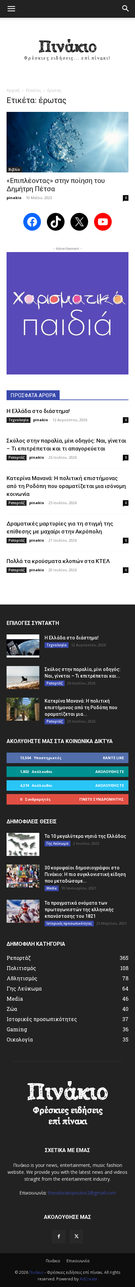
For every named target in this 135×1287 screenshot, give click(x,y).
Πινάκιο (53, 1261)
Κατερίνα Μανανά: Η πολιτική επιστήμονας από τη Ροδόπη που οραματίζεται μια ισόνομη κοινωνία (66, 486)
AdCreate (88, 1279)
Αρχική (13, 90)
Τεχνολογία (19, 420)
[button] (11, 9)
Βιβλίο (14, 169)
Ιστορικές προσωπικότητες (69, 923)
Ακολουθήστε (109, 771)
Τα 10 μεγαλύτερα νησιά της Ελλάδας (85, 836)
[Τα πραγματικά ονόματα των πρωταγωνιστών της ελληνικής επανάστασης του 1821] (23, 911)
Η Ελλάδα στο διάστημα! (38, 411)
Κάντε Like (113, 757)
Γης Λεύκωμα (57, 843)
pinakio (14, 197)
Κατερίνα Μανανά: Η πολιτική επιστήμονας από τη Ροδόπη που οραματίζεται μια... (81, 707)
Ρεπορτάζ (17, 457)
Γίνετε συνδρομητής (101, 799)
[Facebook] (58, 1236)
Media (52, 888)
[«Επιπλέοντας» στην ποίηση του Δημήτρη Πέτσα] (67, 142)
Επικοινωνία (78, 1261)
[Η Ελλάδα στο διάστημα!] (23, 645)
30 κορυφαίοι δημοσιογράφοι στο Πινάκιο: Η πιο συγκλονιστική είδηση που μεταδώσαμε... (85, 874)
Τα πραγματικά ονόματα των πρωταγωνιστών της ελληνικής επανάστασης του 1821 (79, 909)
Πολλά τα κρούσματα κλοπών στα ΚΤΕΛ (58, 561)
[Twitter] (76, 1236)
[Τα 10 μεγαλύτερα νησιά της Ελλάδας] (23, 844)
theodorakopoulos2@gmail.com (82, 1193)
